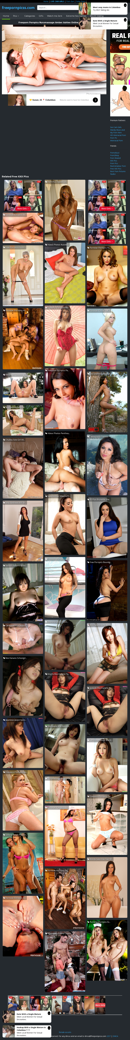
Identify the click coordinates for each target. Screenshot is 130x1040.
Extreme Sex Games (76, 16)
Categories (29, 16)
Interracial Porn (116, 140)
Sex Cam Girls (115, 127)
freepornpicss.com (18, 7)
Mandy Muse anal (117, 130)
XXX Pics (113, 160)
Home (45, 1)
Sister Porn (80, 1)
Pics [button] (15, 16)
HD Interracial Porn (118, 135)
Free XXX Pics (115, 168)
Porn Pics (114, 163)
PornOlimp (114, 155)
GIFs (41, 16)
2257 (109, 1036)
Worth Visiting (96, 16)
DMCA (115, 1036)
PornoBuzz (114, 152)
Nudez (113, 174)
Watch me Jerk (54, 16)
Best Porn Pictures (118, 171)
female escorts (65, 1032)
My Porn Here (116, 132)
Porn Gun (70, 1)
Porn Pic (113, 138)
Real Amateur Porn (118, 166)
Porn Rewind (115, 158)
